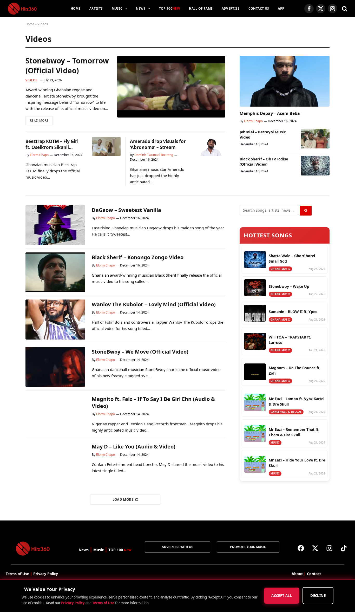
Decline (318, 596)
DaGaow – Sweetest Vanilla (126, 209)
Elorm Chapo (39, 155)
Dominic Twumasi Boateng (153, 155)
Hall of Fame (201, 8)
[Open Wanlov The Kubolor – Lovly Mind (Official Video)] (55, 320)
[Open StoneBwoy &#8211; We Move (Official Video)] (55, 367)
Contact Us (258, 8)
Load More (123, 499)
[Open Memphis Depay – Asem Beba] (285, 81)
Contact (314, 573)
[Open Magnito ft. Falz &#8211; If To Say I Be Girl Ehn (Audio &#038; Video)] (55, 414)
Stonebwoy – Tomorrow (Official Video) (67, 65)
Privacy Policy (73, 603)
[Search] (344, 9)
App (281, 8)
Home (76, 8)
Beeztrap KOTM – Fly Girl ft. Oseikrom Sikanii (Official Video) (51, 144)
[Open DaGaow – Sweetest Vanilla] (55, 225)
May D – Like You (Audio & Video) (133, 446)
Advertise (231, 8)
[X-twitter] (314, 548)
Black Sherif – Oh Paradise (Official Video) (264, 161)
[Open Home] (22, 8)
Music (117, 8)
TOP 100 (169, 8)
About (297, 573)
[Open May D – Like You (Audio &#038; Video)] (55, 462)
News (141, 8)
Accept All (281, 596)
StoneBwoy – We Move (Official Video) (140, 351)
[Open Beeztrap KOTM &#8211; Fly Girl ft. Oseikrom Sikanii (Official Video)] (106, 146)
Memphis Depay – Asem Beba (270, 113)
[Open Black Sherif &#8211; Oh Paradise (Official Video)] (315, 165)
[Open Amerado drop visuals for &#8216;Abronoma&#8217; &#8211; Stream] (210, 146)
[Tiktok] (343, 548)
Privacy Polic (44, 573)
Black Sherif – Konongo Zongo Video (137, 257)
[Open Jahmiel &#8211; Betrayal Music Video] (315, 138)
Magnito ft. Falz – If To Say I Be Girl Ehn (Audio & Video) (153, 402)
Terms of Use (103, 603)
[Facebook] (300, 548)
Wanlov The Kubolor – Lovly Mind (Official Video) (154, 304)
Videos (31, 80)
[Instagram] (329, 548)
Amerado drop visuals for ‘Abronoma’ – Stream (158, 144)
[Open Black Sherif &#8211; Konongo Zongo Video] (55, 272)
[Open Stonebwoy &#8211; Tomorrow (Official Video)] (171, 87)
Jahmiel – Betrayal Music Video (263, 134)
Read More (41, 119)
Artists (96, 8)
